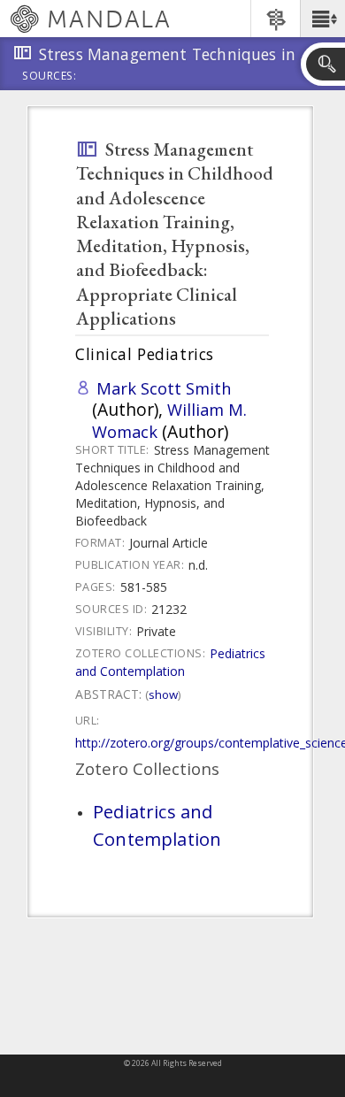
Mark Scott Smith (164, 388)
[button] (322, 18)
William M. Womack (169, 419)
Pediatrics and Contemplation (170, 662)
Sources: (49, 77)
